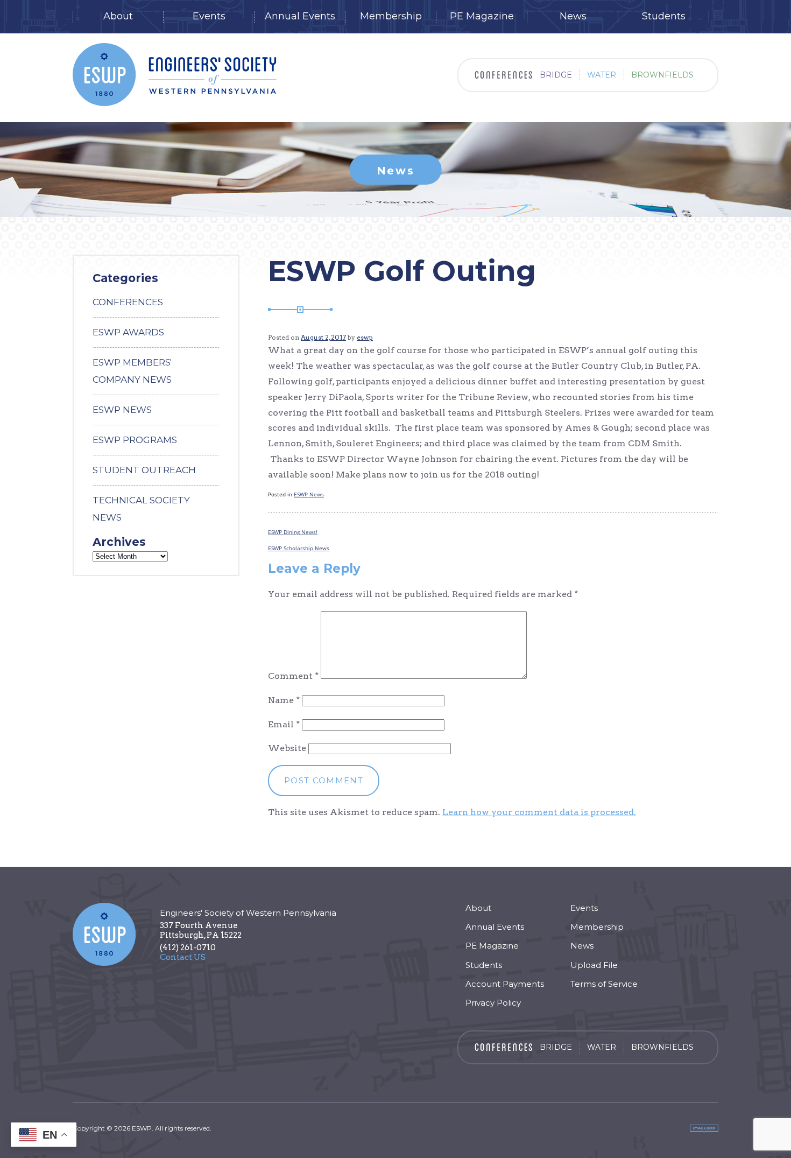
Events (209, 16)
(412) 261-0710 (188, 947)
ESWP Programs (135, 439)
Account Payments (504, 984)
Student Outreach (144, 470)
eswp (365, 337)
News (573, 16)
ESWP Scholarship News (298, 548)
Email (284, 724)
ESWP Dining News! (292, 532)
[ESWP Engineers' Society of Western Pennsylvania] (175, 74)
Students (664, 16)
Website (287, 748)
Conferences (128, 302)
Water (601, 75)
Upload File (594, 965)
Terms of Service (604, 984)
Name (284, 700)
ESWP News (309, 494)
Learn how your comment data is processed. (539, 812)
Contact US (183, 957)
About (118, 16)
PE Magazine (482, 16)
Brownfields (662, 75)
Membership (391, 16)
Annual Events (300, 16)
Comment (293, 676)
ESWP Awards (128, 332)
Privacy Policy (493, 1003)
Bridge (556, 75)
